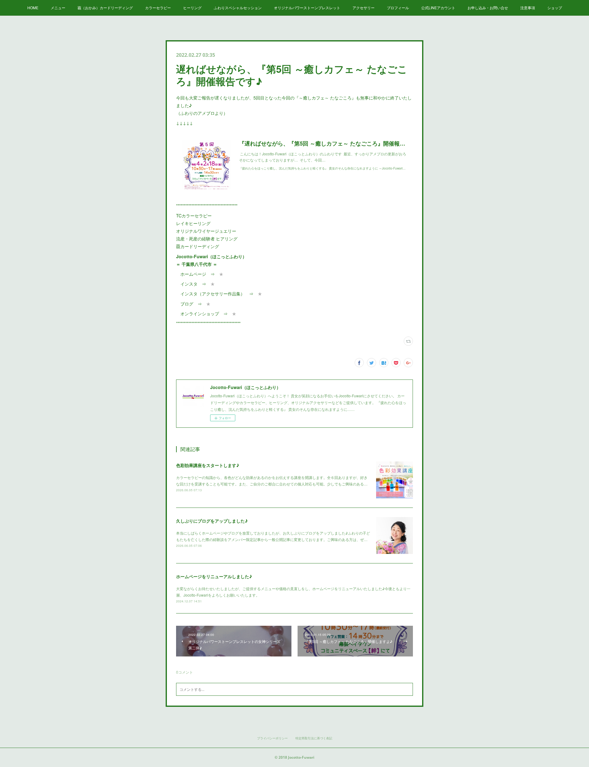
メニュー (58, 7)
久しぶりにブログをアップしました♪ (212, 521)
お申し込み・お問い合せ (488, 7)
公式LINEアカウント (438, 7)
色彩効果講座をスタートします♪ (207, 465)
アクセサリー (363, 7)
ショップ (554, 7)
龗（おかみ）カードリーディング (105, 7)
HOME (32, 7)
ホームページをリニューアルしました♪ (214, 576)
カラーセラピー (158, 7)
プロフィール (398, 7)
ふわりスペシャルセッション (238, 7)
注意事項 (527, 7)
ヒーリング (192, 7)
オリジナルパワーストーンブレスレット (307, 7)
